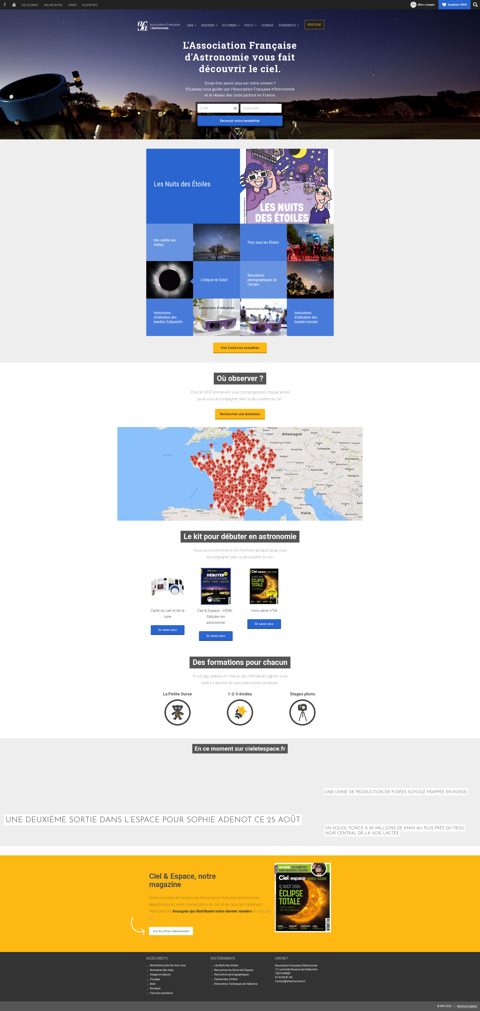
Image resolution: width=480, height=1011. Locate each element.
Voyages (155, 979)
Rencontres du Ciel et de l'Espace (233, 969)
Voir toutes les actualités (240, 348)
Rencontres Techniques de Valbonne (236, 983)
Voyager (267, 25)
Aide (152, 983)
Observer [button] (207, 25)
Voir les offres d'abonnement (171, 931)
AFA (158, 25)
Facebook (4, 4)
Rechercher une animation (240, 414)
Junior (72, 5)
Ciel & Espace (30, 5)
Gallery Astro (53, 5)
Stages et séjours (160, 974)
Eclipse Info (89, 5)
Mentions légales (467, 1006)
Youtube (14, 4)
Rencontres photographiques (231, 974)
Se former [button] (229, 25)
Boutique (314, 24)
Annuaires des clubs (162, 969)
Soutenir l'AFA (457, 4)
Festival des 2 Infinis (226, 979)
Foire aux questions (161, 993)
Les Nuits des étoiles (226, 965)
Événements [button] (287, 25)
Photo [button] (249, 25)
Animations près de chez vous (168, 965)
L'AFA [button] (190, 25)
